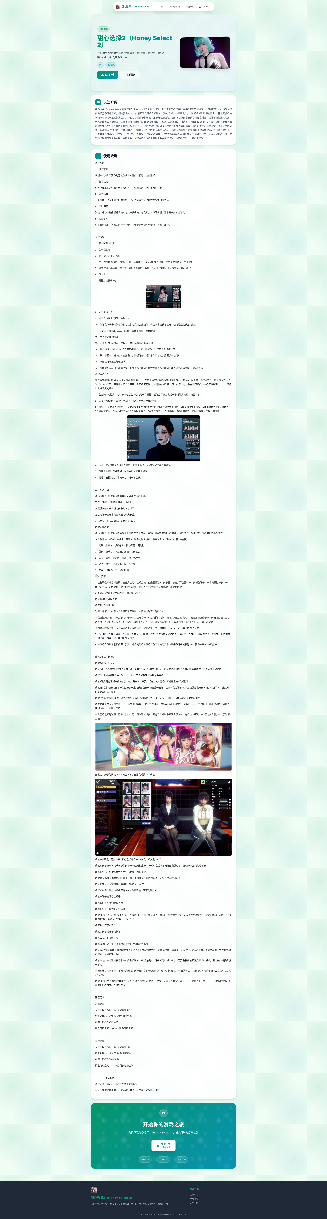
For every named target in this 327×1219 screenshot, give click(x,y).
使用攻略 (194, 1199)
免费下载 (194, 1203)
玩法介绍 (194, 1194)
